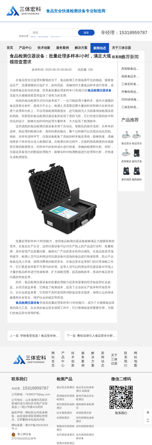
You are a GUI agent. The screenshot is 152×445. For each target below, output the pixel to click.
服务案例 (83, 359)
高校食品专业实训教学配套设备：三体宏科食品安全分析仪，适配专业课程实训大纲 (131, 76)
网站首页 (53, 359)
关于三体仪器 (114, 359)
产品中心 (63, 359)
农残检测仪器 (83, 412)
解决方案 (92, 359)
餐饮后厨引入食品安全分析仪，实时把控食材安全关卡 (112, 335)
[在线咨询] (148, 412)
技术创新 (72, 359)
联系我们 (125, 359)
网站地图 (135, 359)
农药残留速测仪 (66, 434)
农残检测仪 (63, 417)
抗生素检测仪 (64, 412)
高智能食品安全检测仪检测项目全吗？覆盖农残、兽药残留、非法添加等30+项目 (131, 68)
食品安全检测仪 (66, 387)
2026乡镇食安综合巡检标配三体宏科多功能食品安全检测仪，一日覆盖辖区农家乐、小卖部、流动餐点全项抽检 (131, 99)
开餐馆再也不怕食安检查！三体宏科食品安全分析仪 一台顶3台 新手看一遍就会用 (131, 91)
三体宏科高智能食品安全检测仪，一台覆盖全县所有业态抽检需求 (131, 107)
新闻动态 (102, 359)
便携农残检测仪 (66, 443)
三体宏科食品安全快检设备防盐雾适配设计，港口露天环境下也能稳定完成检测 (131, 84)
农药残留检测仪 (85, 426)
